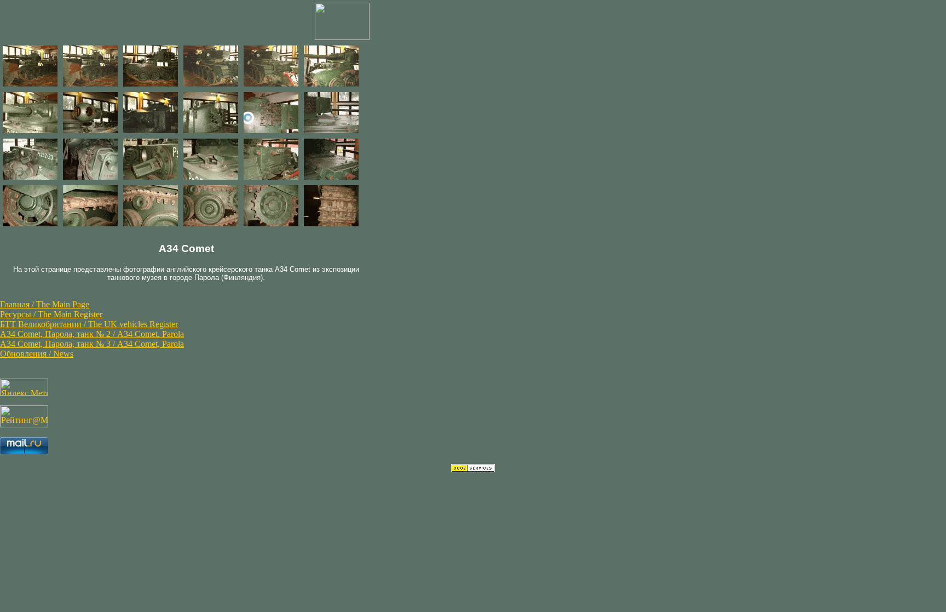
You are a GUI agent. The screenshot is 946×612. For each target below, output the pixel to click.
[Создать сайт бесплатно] (473, 469)
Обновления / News (36, 353)
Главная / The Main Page (44, 304)
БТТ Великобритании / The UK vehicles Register (89, 324)
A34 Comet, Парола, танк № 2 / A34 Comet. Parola (92, 334)
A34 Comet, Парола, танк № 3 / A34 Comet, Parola (92, 343)
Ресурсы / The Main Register (51, 314)
